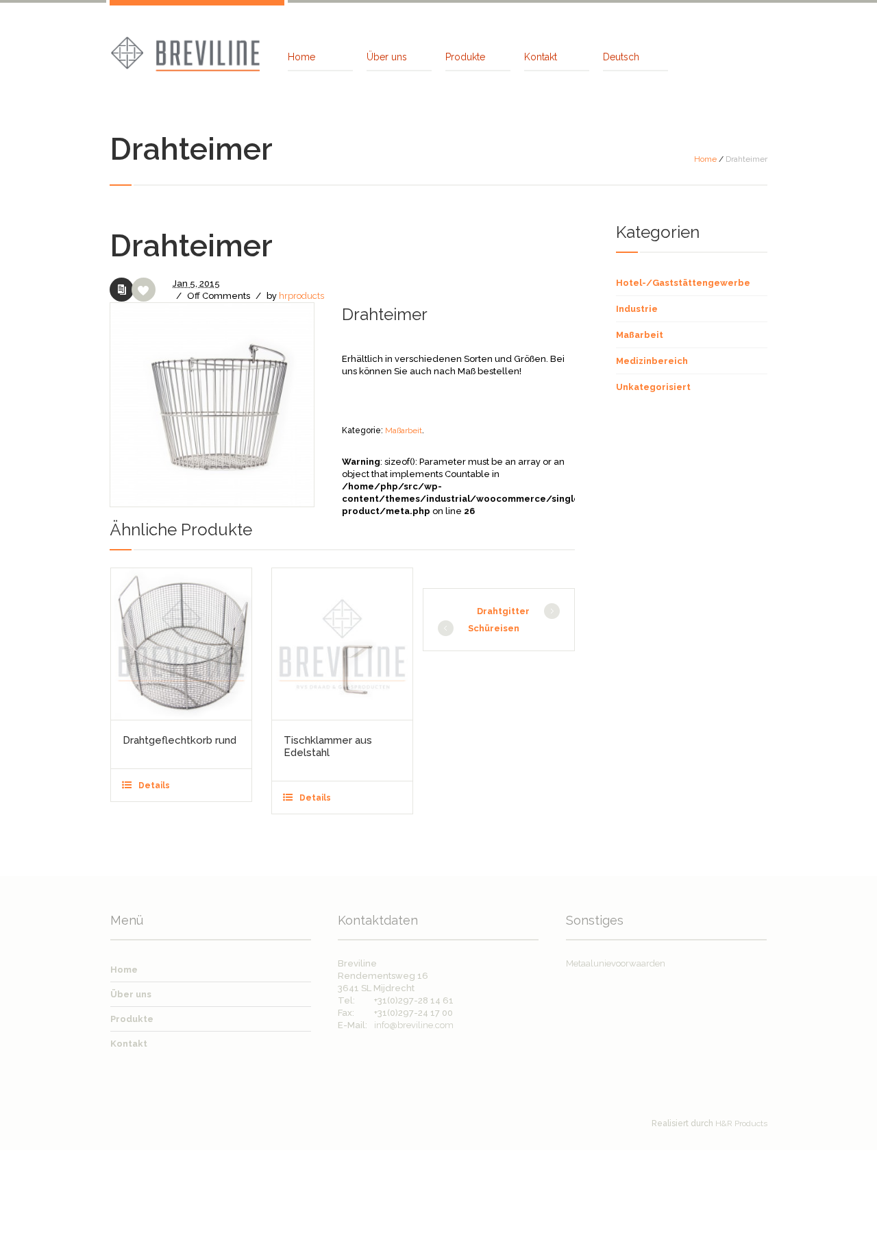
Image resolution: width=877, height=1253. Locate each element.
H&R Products (741, 1123)
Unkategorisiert (653, 387)
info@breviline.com (414, 1025)
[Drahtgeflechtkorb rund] (181, 644)
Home (705, 159)
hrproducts (301, 296)
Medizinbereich (652, 361)
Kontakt (128, 1043)
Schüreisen (493, 628)
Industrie (637, 309)
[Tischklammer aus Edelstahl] (342, 644)
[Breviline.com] (185, 52)
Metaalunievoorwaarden (615, 963)
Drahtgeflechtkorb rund (179, 740)
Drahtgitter (503, 611)
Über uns (130, 994)
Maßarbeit (403, 430)
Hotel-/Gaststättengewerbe (683, 283)
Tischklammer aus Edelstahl (328, 746)
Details (154, 785)
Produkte (131, 1019)
